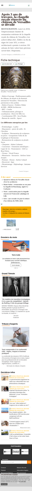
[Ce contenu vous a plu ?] (30, 85)
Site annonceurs (21, 473)
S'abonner (16, 317)
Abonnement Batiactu (7, 473)
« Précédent (7, 229)
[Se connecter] (29, 5)
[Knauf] (16, 451)
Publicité (3, 470)
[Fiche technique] (2, 85)
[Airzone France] (7, 451)
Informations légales (22, 470)
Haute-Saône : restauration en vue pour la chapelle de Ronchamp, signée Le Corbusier (17, 187)
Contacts (3, 467)
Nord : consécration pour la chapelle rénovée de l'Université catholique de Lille (16, 194)
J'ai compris (4, 484)
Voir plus (16, 315)
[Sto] (24, 451)
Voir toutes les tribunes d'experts (16, 366)
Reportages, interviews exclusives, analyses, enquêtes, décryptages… (16, 211)
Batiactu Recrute (21, 467)
